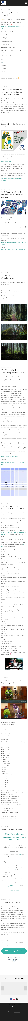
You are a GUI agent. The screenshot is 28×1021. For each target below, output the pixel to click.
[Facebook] (11, 999)
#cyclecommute (5, 178)
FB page (10, 549)
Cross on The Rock (10, 383)
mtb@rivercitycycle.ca (13, 742)
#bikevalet (11, 178)
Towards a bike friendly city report (14, 951)
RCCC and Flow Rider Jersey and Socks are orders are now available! (13, 194)
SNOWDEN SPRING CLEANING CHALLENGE (12, 507)
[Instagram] (14, 999)
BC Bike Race (11, 301)
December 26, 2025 (6, 10)
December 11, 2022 (6, 367)
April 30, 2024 (4, 86)
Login (20, 854)
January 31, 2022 (5, 826)
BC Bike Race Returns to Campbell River (11, 277)
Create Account (22, 858)
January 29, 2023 (5, 273)
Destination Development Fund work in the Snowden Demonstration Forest (12, 92)
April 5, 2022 (4, 678)
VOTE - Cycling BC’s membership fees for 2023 (11, 371)
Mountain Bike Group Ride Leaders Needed (12, 682)
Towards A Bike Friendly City (13, 902)
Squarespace (17, 1012)
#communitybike (18, 178)
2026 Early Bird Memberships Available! (13, 14)
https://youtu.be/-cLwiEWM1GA (9, 456)
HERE (15, 869)
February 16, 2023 (5, 189)
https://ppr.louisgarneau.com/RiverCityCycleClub (13, 249)
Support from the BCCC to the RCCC (13, 125)
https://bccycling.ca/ (6, 161)
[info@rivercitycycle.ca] (17, 999)
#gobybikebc (10, 886)
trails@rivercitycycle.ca (6, 561)
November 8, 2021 (5, 899)
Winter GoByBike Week (14, 834)
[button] (2, 988)
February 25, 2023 (5, 121)
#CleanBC (3, 180)
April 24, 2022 (4, 503)
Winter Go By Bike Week (11, 829)
